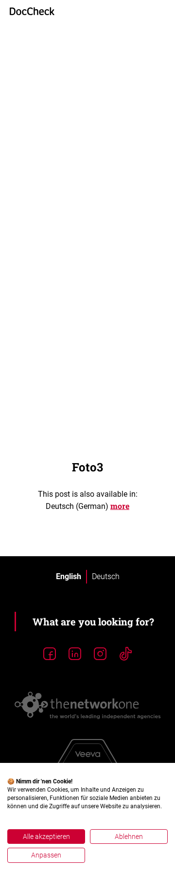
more (119, 506)
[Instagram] (100, 654)
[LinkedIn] (75, 654)
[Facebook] (49, 654)
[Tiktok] (125, 654)
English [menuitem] (68, 576)
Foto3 (87, 467)
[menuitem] (68, 577)
